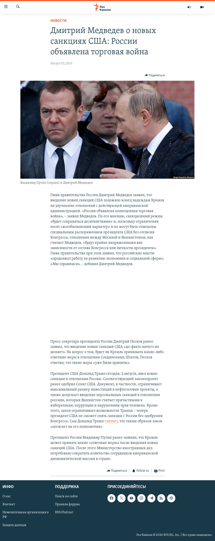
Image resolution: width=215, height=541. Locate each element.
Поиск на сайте (66, 496)
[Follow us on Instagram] (141, 498)
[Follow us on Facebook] (111, 498)
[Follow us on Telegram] (151, 498)
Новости (58, 21)
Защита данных (14, 525)
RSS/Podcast (64, 512)
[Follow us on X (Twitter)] (121, 498)
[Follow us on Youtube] (131, 498)
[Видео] (202, 7)
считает (111, 421)
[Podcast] (171, 498)
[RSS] (161, 498)
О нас (7, 496)
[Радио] (189, 7)
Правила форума (67, 504)
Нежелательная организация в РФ (26, 515)
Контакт (9, 504)
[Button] (155, 75)
